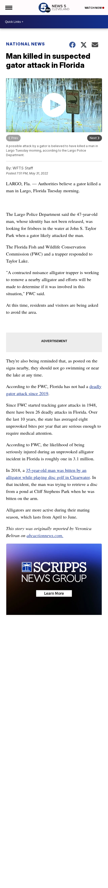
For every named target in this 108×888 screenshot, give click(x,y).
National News (25, 43)
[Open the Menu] (8, 7)
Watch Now (93, 7)
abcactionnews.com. (45, 535)
